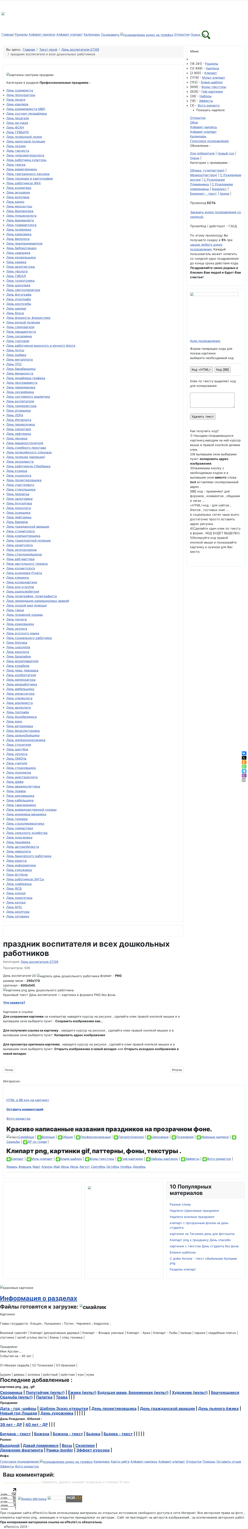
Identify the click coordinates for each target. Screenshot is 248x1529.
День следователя (20, 327)
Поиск (196, 35)
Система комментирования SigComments (22, 1482)
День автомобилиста (22, 847)
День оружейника (20, 392)
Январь (11, 1167)
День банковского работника (28, 856)
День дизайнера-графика (25, 378)
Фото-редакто (209, 105)
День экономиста (20, 461)
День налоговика (19, 499)
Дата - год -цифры (18, 1408)
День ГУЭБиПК (17, 132)
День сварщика (18, 253)
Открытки (182, 35)
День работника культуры (26, 160)
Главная (8, 35)
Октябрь (112, 1167)
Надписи (212, 68)
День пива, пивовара (22, 670)
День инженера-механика (26, 814)
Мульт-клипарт (213, 77)
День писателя (17, 118)
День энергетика (19, 898)
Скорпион (85, 1445)
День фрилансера (19, 211)
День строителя (18, 745)
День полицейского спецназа (29, 452)
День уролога (16, 754)
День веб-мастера (20, 559)
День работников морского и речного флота (40, 345)
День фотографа (18, 294)
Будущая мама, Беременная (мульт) (133, 1392)
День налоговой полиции (25, 141)
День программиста (21, 383)
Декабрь (139, 1167)
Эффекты (206, 101)
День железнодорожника (25, 740)
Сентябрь (98, 1167)
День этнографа (18, 299)
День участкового (20, 485)
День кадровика (18, 234)
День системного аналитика (28, 396)
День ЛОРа (14, 415)
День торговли (17, 341)
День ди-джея (17, 123)
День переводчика (20, 424)
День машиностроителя (24, 443)
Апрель (47, 1167)
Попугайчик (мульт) (45, 1392)
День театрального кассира (27, 174)
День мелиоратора (20, 680)
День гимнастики (19, 828)
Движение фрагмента (21, 1450)
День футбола (17, 874)
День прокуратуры (20, 95)
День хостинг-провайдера (26, 113)
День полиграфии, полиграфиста (31, 596)
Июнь (65, 1167)
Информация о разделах (38, 1298)
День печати (15, 100)
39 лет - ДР (11, 1424)
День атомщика (18, 410)
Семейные (26, 1137)
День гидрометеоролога (25, 155)
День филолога (17, 239)
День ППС (14, 364)
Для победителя (202, 153)
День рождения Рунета (24, 573)
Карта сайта (120, 1461)
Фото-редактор (18, 1118)
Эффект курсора (93, 1450)
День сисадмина (19, 336)
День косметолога (20, 568)
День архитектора (20, 267)
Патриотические (131, 1137)
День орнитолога (19, 545)
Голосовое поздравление (209, 141)
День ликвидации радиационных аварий (37, 601)
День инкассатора (20, 693)
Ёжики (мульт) (82, 1392)
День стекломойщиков (24, 554)
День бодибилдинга (21, 717)
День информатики (21, 865)
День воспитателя (20, 401)
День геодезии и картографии (29, 178)
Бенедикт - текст (203, 193)
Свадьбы (13, 1142)
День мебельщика (20, 689)
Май (56, 1167)
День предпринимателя (24, 243)
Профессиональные (95, 1137)
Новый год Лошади (18, 1413)
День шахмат (16, 308)
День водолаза (17, 197)
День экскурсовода (21, 550)
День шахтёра (17, 749)
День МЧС (14, 907)
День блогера (16, 642)
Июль (74, 1167)
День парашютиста (21, 332)
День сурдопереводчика (25, 823)
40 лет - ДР (36, 1424)
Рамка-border (59, 1450)
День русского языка (22, 633)
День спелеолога (19, 698)
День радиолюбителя (22, 591)
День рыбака (16, 355)
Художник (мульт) (190, 1392)
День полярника (18, 229)
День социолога (18, 475)
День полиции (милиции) (25, 457)
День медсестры (19, 206)
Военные (48, 1137)
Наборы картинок (164, 1159)
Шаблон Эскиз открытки (64, 1408)
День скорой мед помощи (26, 605)
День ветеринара (19, 726)
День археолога (18, 707)
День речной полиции (23, 322)
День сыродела (18, 647)
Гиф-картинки (212, 91)
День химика (16, 262)
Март (36, 1167)
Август (84, 1167)
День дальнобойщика (23, 735)
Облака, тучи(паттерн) (207, 170)
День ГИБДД (16, 276)
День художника (19, 870)
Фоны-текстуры (214, 87)
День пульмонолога (21, 216)
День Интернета (18, 420)
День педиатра (17, 494)
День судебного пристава (26, 448)
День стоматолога (20, 531)
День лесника (16, 438)
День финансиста (19, 373)
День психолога (18, 508)
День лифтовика (18, 517)
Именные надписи (215, 1137)
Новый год (226, 153)
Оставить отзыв (228, 1461)
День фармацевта (20, 220)
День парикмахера (20, 387)
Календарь (92, 35)
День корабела (17, 666)
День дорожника (19, 837)
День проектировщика (23, 480)
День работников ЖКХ (23, 183)
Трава (62, 1397)
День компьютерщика (23, 536)
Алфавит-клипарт (203, 132)
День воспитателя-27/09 (39, 962)
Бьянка (93, 1434)
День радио (15, 202)
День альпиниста (19, 703)
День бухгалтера (19, 503)
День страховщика (21, 768)
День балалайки (18, 656)
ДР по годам (37, 1142)
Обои (194, 122)
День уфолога (17, 271)
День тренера (17, 819)
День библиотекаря (21, 248)
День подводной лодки (24, 137)
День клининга (17, 577)
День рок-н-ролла (20, 587)
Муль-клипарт (42, 1159)
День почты (15, 350)
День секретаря (18, 429)
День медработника (21, 684)
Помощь (208, 1461)
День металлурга (19, 359)
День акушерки (18, 192)
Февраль (25, 1167)
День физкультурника (23, 731)
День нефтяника (18, 434)
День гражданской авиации (27, 526)
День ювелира (17, 104)
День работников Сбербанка (28, 466)
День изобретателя (21, 675)
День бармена (17, 522)
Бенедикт (219, 189)
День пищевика (18, 842)
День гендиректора (21, 406)
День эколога (16, 629)
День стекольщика (20, 489)
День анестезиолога (22, 777)
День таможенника (21, 805)
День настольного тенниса (27, 564)
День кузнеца (16, 471)
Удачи (194, 158)
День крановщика (20, 624)
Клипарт (210, 73)
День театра (15, 164)
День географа (17, 712)
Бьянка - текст (118, 1434)
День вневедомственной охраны (31, 809)
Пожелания (185, 1137)
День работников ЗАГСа (25, 879)
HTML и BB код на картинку (27, 1100)
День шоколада (18, 285)
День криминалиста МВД (25, 109)
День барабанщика (20, 369)
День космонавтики (21, 582)
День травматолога (21, 225)
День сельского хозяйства (26, 833)
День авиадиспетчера (23, 786)
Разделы (21, 35)
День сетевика (17, 916)
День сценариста (19, 90)
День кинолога (17, 652)
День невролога (18, 851)
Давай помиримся (41, 1445)
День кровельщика (21, 257)
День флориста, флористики (28, 318)
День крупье (16, 902)
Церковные (160, 1137)
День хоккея (16, 893)
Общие (67, 1137)
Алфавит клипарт (69, 35)
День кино (14, 721)
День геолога (16, 619)
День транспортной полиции (28, 540)
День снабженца (19, 884)
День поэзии (16, 146)
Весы (67, 1445)
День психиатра (18, 772)
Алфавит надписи (42, 35)
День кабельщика (20, 800)
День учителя (16, 763)
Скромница (11, 1392)
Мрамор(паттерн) (203, 175)
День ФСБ (14, 888)
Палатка (44, 1397)
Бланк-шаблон (212, 82)
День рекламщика (20, 796)
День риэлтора (17, 912)
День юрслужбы (18, 304)
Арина (224, 193)
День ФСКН (15, 127)
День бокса (15, 313)
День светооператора (23, 290)
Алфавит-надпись (203, 127)
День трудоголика (20, 280)
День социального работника (29, 638)
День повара (16, 791)
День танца (15, 610)
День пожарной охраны (24, 615)
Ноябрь (126, 1167)
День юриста (16, 861)
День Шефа (14, 782)
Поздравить (110, 35)
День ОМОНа (16, 758)
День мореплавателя (22, 661)
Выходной (10, 1445)
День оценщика (18, 513)
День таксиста (17, 151)
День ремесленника (21, 169)
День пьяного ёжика (218, 1408)
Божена (41, 1434)
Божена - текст (68, 1434)
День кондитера (18, 188)
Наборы (206, 96)
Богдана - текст (15, 1434)
